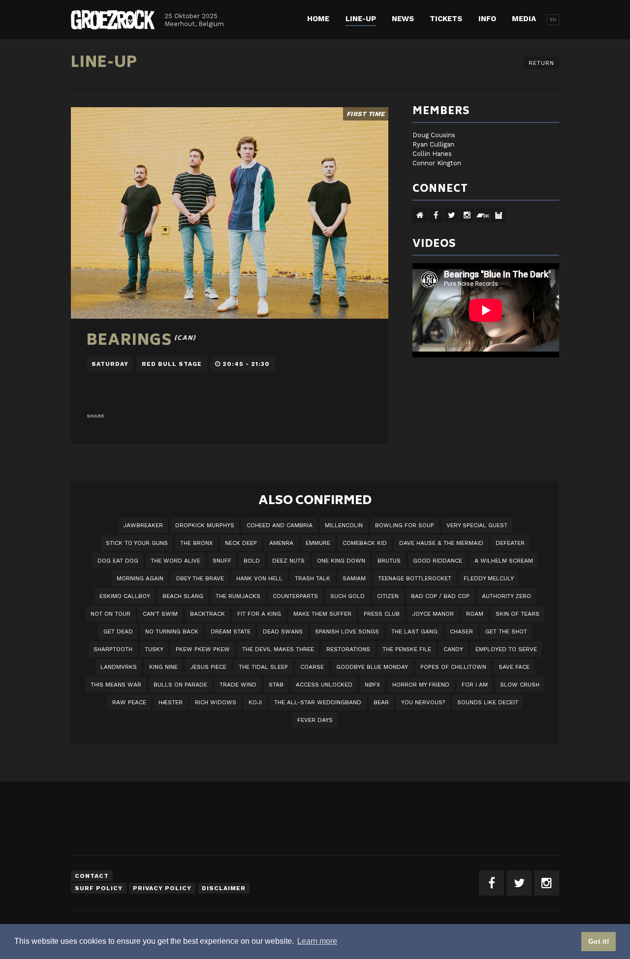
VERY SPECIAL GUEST (476, 525)
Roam (474, 613)
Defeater (510, 542)
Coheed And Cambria (280, 525)
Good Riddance (437, 560)
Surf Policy (99, 888)
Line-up (361, 18)
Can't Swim (160, 613)
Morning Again (140, 578)
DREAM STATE (231, 631)
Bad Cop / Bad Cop (440, 596)
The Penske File (406, 649)
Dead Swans (283, 631)
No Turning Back (171, 631)
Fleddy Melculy (489, 578)
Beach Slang (182, 596)
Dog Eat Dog (117, 560)
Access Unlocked (324, 684)
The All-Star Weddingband (317, 702)
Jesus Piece (208, 666)
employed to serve (506, 649)
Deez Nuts (288, 560)
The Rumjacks (238, 596)
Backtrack (207, 613)
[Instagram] (546, 883)
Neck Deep (241, 542)
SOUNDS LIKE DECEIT (487, 702)
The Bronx (196, 542)
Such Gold (347, 596)
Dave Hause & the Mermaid (441, 542)
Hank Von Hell (259, 578)
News (403, 18)
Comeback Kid (365, 542)
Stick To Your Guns (137, 542)
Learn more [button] (317, 941)
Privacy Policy (162, 888)
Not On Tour (110, 613)
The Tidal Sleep (263, 666)
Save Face (514, 666)
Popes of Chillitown (453, 666)
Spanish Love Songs (347, 631)
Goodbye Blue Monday (372, 666)
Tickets (446, 18)
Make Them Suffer (322, 613)
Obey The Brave (200, 578)
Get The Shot (506, 631)
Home (318, 18)
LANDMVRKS (118, 666)
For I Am (475, 684)
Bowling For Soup (404, 525)
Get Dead (118, 631)
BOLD (252, 560)
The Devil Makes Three (278, 649)
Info (487, 18)
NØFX (372, 684)
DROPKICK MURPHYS (204, 525)
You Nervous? (423, 702)
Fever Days (315, 720)
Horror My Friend (420, 684)
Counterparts (295, 596)
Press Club (382, 613)
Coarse (312, 666)
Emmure (318, 542)
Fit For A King (259, 613)
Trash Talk (312, 578)
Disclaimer (224, 888)
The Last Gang (414, 631)
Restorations (348, 649)
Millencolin (344, 525)
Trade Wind (238, 684)
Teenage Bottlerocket (414, 578)
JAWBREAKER (143, 525)
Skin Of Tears (517, 613)
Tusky (154, 649)
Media (524, 18)
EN (553, 19)
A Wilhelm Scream (503, 560)
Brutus (389, 560)
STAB (276, 684)
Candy (453, 649)
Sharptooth (113, 649)
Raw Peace (129, 702)
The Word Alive (175, 560)
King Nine (163, 666)
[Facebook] (491, 883)
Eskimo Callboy (124, 596)
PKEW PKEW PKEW (203, 649)
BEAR (381, 702)
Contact (92, 875)
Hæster (170, 702)
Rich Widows (215, 702)
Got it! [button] (598, 941)
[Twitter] (519, 883)
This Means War (116, 684)
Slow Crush (519, 684)
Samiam (354, 578)
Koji (255, 702)
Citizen (388, 596)
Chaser (461, 631)
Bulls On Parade (180, 684)
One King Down (341, 560)
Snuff (222, 560)
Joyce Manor (433, 613)
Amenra (281, 542)
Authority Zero (506, 596)
